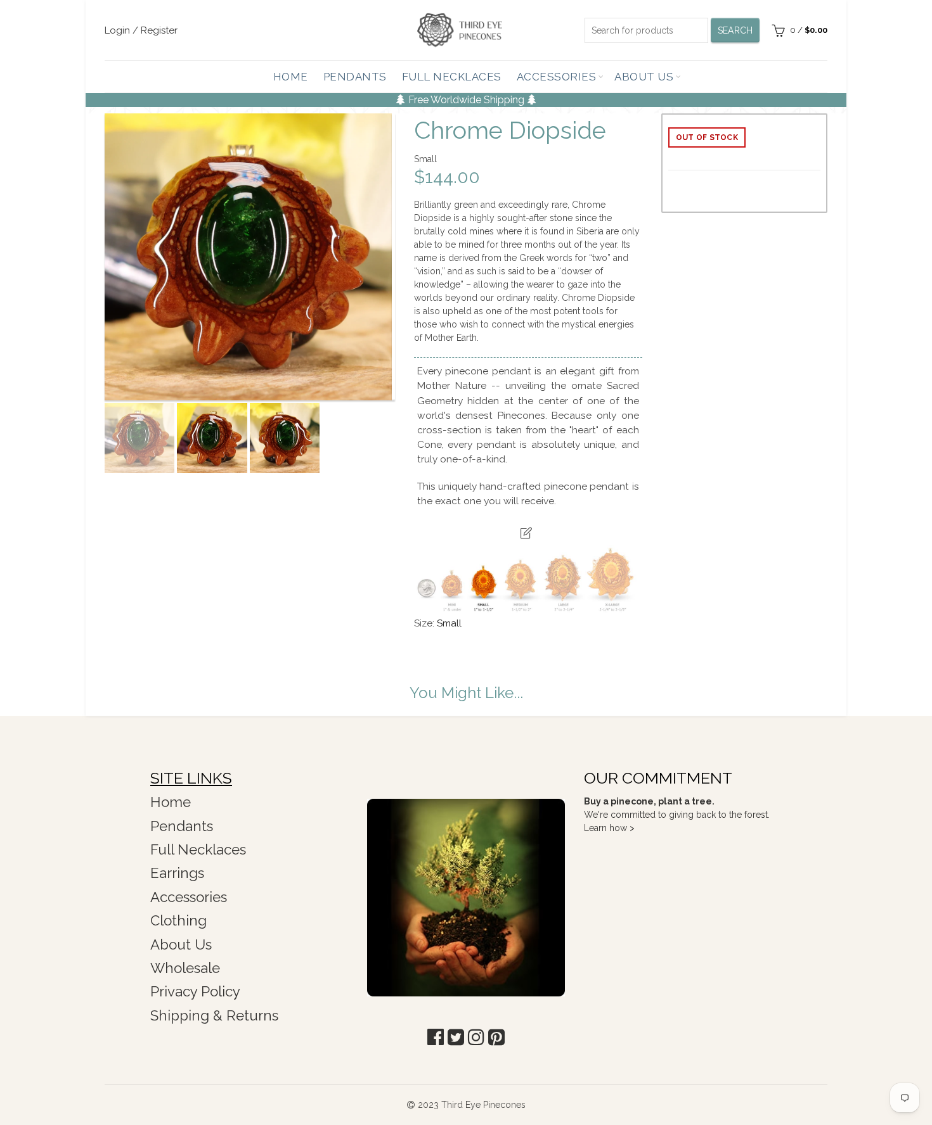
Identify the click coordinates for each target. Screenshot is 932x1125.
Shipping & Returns (214, 1015)
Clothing (178, 920)
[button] (435, 1037)
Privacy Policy (195, 991)
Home (290, 76)
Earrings (177, 873)
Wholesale (185, 968)
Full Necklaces (452, 76)
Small (449, 623)
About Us (643, 76)
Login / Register (141, 30)
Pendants (355, 76)
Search (735, 30)
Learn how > (609, 828)
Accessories (557, 76)
